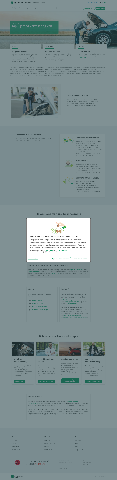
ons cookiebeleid (62, 250)
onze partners (49, 250)
